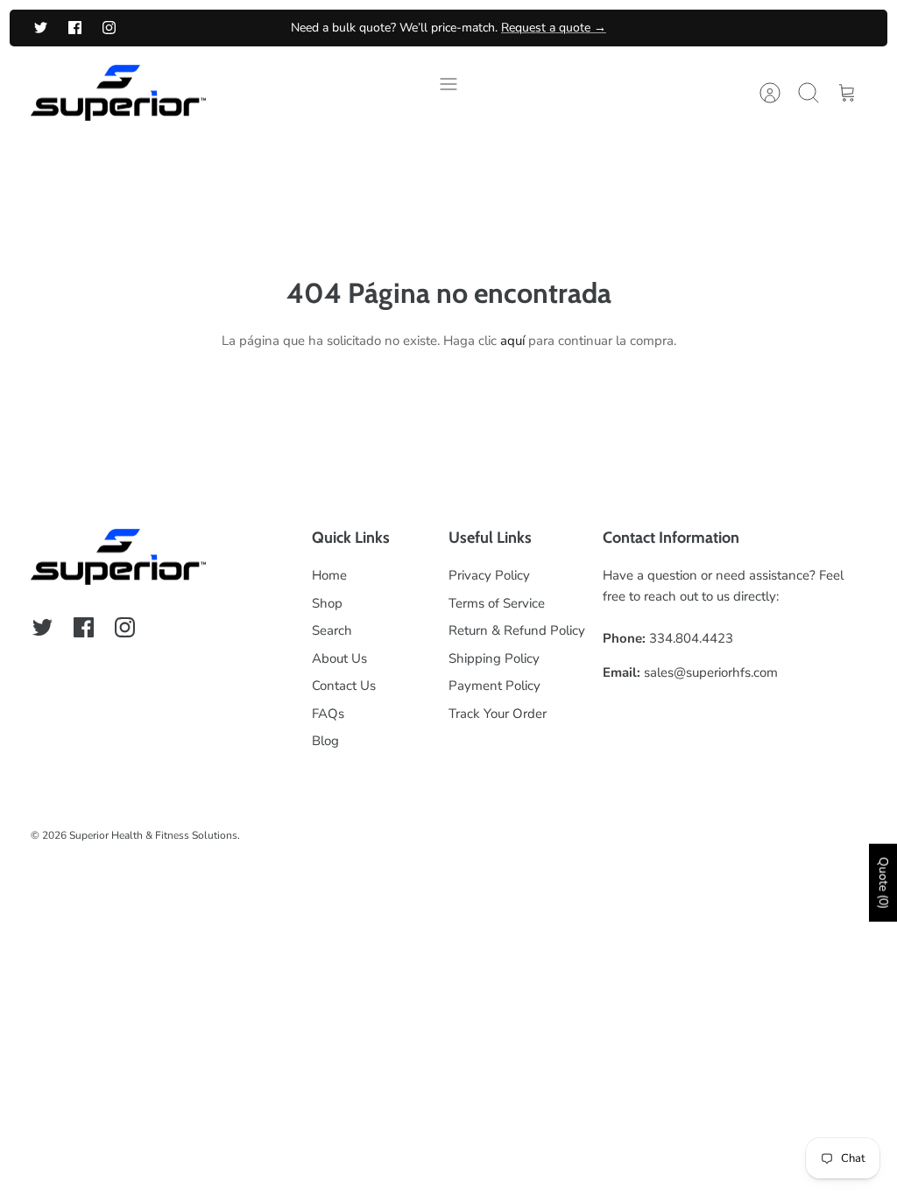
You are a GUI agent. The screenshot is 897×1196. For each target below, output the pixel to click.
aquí (512, 340)
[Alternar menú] (448, 93)
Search (332, 630)
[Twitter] (41, 27)
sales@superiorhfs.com (711, 672)
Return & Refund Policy (516, 630)
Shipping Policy (494, 658)
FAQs (328, 713)
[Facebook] (75, 27)
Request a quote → (553, 27)
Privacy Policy (489, 575)
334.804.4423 (691, 638)
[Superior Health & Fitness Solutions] (118, 93)
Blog (325, 740)
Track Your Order (497, 713)
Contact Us (344, 685)
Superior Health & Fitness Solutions (153, 835)
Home (329, 575)
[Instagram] (109, 27)
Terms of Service (496, 603)
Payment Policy (494, 685)
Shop (327, 603)
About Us (339, 658)
